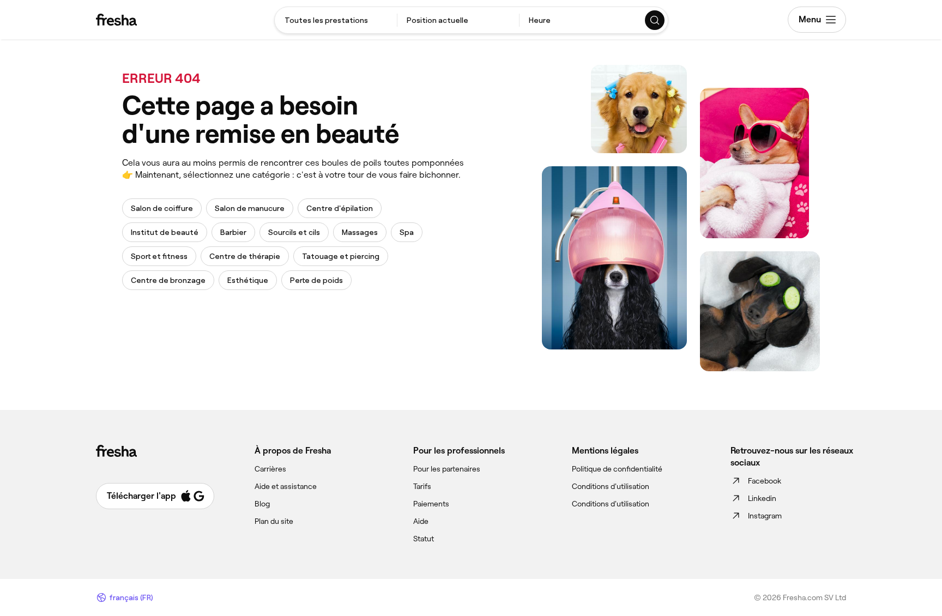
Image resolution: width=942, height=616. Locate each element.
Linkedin (762, 498)
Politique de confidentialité (617, 468)
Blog (262, 503)
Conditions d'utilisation (610, 486)
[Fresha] (116, 20)
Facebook (764, 480)
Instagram (765, 515)
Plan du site (274, 521)
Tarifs (422, 486)
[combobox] (335, 20)
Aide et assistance (286, 486)
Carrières (270, 468)
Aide (420, 521)
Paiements (431, 503)
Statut (423, 538)
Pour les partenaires (446, 468)
